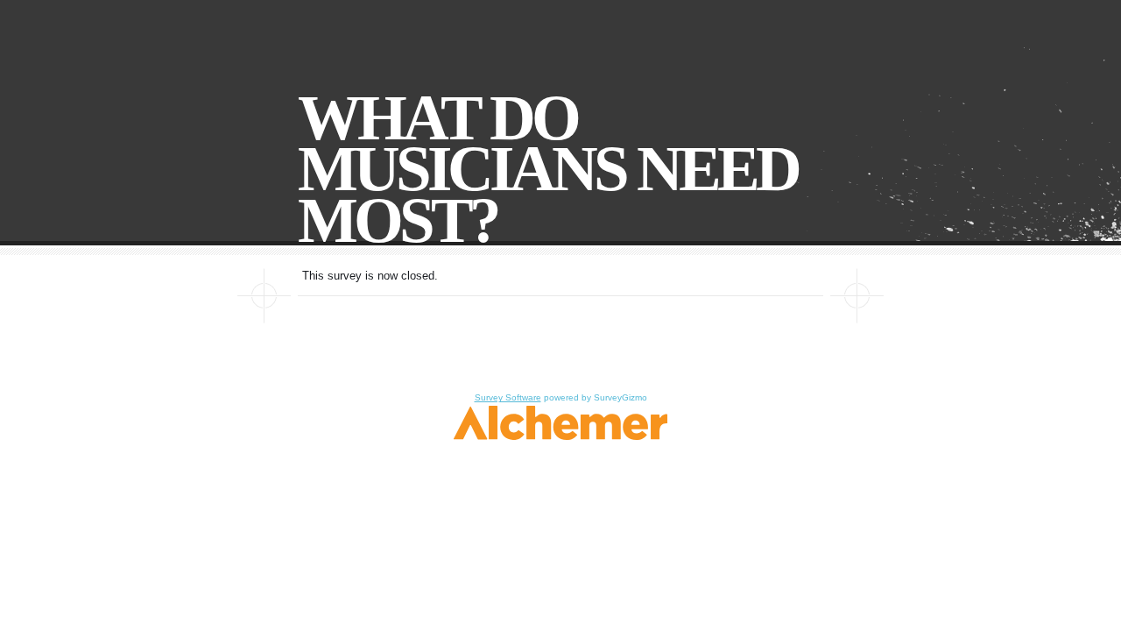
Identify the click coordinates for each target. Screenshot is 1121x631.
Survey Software (508, 397)
